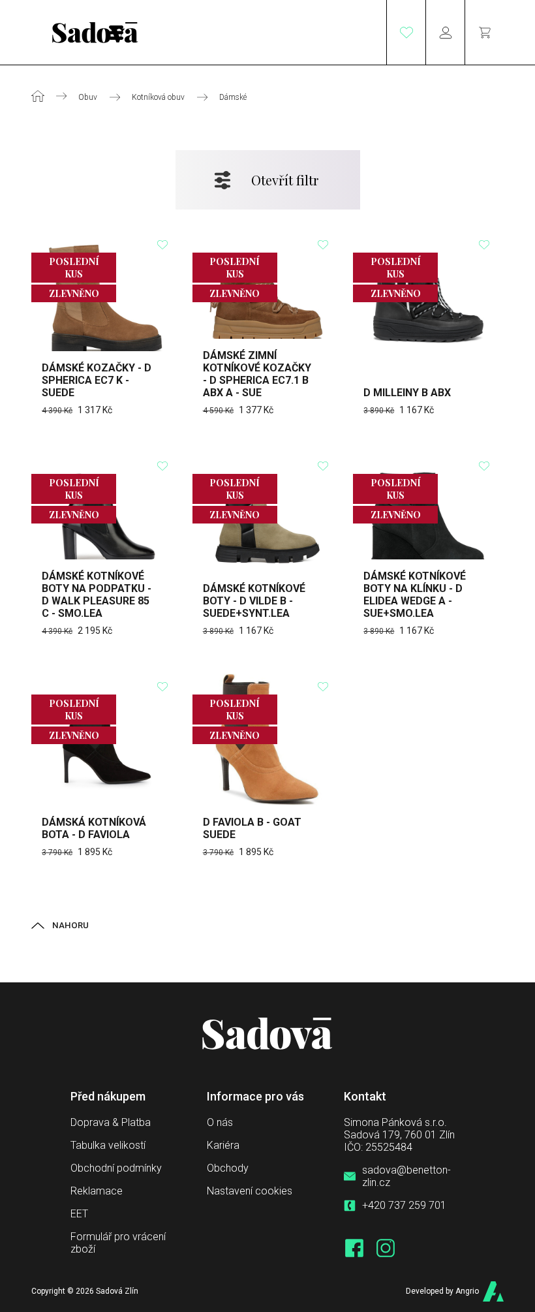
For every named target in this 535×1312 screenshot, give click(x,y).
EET (79, 1214)
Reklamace (96, 1191)
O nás (220, 1122)
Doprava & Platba (110, 1122)
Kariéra (223, 1145)
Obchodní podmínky (116, 1168)
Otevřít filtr (284, 180)
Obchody (228, 1168)
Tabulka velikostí (107, 1145)
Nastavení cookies (249, 1191)
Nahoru (70, 925)
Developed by (442, 1291)
